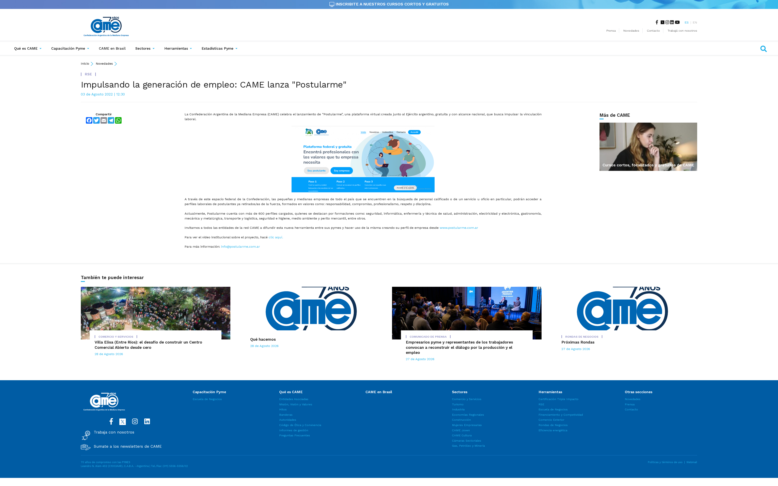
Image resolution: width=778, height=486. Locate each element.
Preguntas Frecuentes (294, 435)
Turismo (458, 404)
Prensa (611, 30)
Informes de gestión (293, 430)
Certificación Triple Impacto (558, 399)
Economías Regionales (468, 414)
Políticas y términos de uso (665, 462)
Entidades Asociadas (293, 399)
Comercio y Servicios (466, 399)
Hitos (283, 409)
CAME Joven (461, 430)
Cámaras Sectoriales (466, 440)
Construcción (461, 419)
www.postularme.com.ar (459, 228)
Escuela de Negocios (207, 399)
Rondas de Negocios (553, 425)
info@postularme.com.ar (240, 246)
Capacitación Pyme (68, 48)
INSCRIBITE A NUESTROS (391, 4)
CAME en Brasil (113, 48)
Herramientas (176, 48)
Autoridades (287, 419)
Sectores (143, 48)
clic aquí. (276, 237)
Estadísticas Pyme (217, 48)
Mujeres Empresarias (467, 425)
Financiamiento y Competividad (561, 414)
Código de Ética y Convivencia (300, 425)
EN (695, 22)
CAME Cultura (462, 435)
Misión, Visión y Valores (295, 404)
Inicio (85, 63)
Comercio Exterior (551, 419)
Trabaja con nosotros (114, 432)
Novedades (631, 30)
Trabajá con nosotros (682, 30)
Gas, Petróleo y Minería (468, 445)
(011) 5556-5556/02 (175, 466)
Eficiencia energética (553, 430)
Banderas (286, 414)
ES (687, 22)
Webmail (691, 462)
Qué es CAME (25, 48)
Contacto (653, 30)
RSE (541, 404)
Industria (458, 409)
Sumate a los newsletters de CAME (128, 446)
